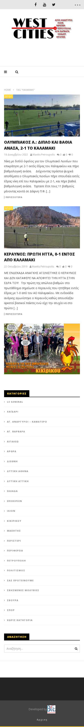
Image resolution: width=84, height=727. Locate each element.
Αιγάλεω (13, 441)
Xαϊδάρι (12, 411)
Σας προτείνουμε (20, 580)
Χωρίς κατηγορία (20, 620)
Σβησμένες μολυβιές (23, 590)
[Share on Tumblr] (41, 307)
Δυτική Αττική (18, 481)
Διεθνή (12, 461)
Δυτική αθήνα (17, 471)
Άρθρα (11, 451)
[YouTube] (44, 4)
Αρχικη (42, 719)
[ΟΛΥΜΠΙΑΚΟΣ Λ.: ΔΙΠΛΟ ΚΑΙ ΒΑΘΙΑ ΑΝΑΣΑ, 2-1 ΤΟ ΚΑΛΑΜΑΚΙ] (42, 115)
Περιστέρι (14, 540)
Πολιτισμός (16, 570)
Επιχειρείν (14, 501)
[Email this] (41, 348)
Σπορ (8, 96)
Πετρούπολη (16, 560)
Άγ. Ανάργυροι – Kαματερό (27, 421)
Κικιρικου (14, 520)
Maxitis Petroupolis (44, 154)
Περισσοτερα (14, 197)
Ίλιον (11, 510)
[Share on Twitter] (41, 287)
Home (7, 89)
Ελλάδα (12, 491)
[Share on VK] (41, 338)
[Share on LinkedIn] (41, 297)
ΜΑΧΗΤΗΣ (14, 530)
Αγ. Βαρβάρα (16, 431)
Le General (15, 401)
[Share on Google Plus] (41, 318)
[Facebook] (35, 4)
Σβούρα (12, 600)
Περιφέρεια (15, 550)
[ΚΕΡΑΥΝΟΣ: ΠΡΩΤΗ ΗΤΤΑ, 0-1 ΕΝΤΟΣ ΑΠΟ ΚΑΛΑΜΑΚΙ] (42, 227)
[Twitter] (53, 4)
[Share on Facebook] (41, 277)
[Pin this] (41, 328)
